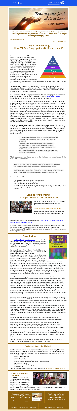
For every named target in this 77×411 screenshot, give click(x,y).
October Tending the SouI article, (24, 240)
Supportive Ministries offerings (55, 368)
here (26, 401)
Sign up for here (17, 394)
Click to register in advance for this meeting (47, 208)
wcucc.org (33, 407)
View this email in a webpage (17, 39)
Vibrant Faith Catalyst (53, 96)
